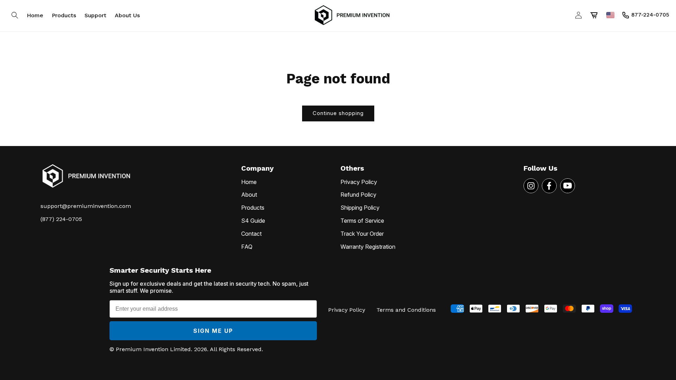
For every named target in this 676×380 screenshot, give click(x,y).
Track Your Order (362, 233)
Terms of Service (362, 220)
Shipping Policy (360, 207)
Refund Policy (358, 194)
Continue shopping (338, 113)
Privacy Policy (358, 181)
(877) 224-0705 (61, 219)
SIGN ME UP (213, 330)
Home (249, 181)
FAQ (246, 246)
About (249, 194)
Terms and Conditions (406, 309)
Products (252, 207)
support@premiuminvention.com (85, 206)
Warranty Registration (367, 246)
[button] (15, 15)
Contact (251, 233)
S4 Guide (253, 220)
